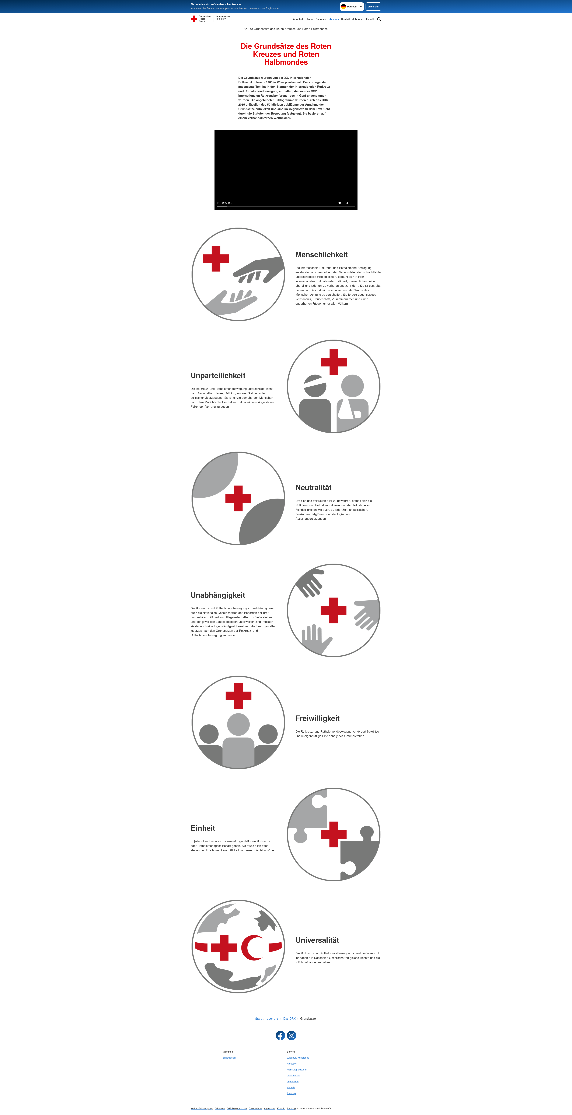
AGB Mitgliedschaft (297, 1069)
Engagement (229, 1057)
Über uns (333, 19)
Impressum (293, 1081)
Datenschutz (293, 1075)
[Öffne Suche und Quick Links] (379, 19)
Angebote (298, 19)
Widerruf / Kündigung (298, 1057)
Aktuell (370, 19)
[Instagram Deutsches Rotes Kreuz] (291, 1035)
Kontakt (345, 19)
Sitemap (291, 1093)
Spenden (321, 19)
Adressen (292, 1063)
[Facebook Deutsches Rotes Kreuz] (280, 1035)
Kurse (310, 19)
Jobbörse (357, 19)
